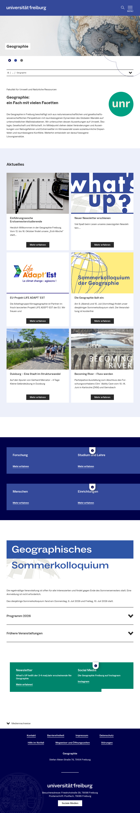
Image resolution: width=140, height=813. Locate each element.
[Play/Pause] (10, 60)
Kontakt (31, 735)
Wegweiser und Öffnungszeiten (72, 742)
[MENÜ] (130, 8)
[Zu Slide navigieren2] (22, 60)
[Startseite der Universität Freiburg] (26, 8)
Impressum (82, 735)
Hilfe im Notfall (36, 742)
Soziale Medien (70, 803)
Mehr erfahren (21, 466)
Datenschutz (107, 735)
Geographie (17, 46)
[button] (70, 616)
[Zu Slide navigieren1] (16, 60)
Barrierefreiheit (55, 735)
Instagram (83, 681)
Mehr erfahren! (24, 684)
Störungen (107, 742)
